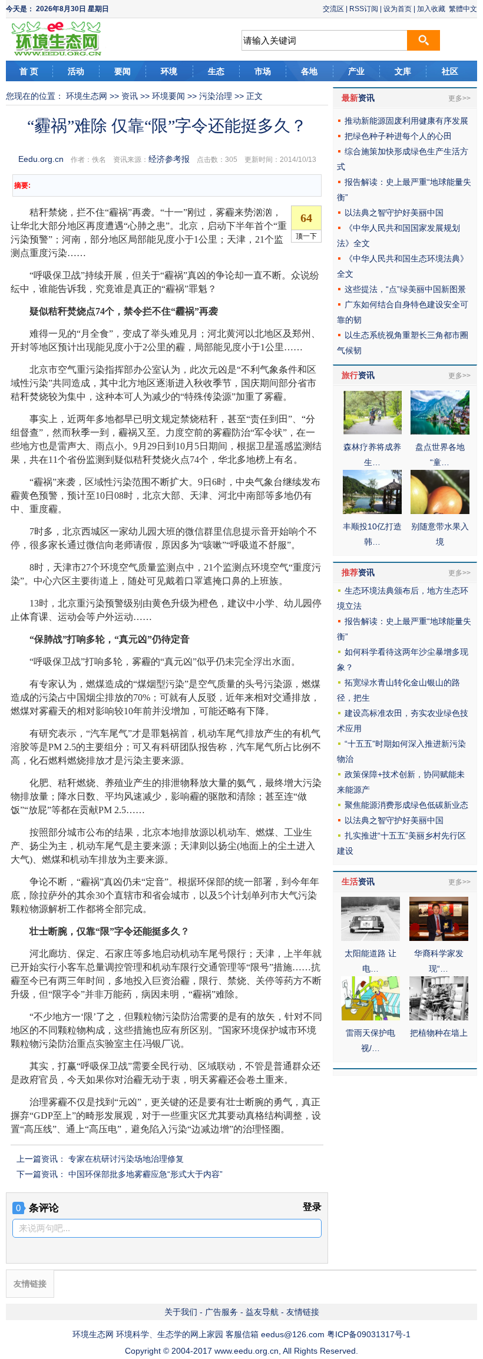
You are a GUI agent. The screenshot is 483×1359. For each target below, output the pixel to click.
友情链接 (302, 1312)
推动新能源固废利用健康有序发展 (406, 120)
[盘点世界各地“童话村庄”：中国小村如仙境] (440, 431)
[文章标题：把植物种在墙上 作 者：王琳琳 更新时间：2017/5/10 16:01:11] (438, 1017)
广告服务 (221, 1312)
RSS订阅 (363, 9)
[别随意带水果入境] (440, 511)
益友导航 (262, 1312)
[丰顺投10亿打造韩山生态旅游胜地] (372, 511)
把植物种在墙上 (439, 1033)
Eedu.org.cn (41, 159)
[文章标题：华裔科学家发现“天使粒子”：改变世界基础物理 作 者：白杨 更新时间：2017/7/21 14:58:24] (438, 938)
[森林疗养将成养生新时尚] (372, 431)
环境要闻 (168, 96)
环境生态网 (86, 96)
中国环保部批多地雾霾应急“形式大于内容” (145, 1174)
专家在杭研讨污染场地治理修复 (126, 1159)
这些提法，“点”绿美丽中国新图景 (405, 289)
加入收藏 (431, 9)
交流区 (333, 9)
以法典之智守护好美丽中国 (394, 212)
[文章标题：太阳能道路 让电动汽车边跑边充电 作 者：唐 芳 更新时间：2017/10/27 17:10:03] (370, 938)
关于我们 (180, 1312)
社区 (450, 71)
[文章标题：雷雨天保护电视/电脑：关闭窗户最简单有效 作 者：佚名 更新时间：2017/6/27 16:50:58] (370, 1017)
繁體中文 (463, 9)
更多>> (459, 98)
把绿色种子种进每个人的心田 (398, 136)
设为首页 (397, 9)
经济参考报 (169, 159)
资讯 (129, 96)
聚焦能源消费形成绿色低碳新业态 (406, 805)
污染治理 (215, 96)
